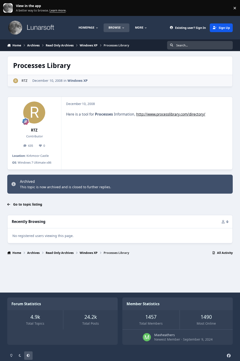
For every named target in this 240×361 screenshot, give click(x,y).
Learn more (9, 8)
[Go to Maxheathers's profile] (147, 337)
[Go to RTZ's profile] (15, 80)
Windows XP (78, 80)
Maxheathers (164, 335)
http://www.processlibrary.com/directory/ (170, 114)
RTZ (24, 80)
